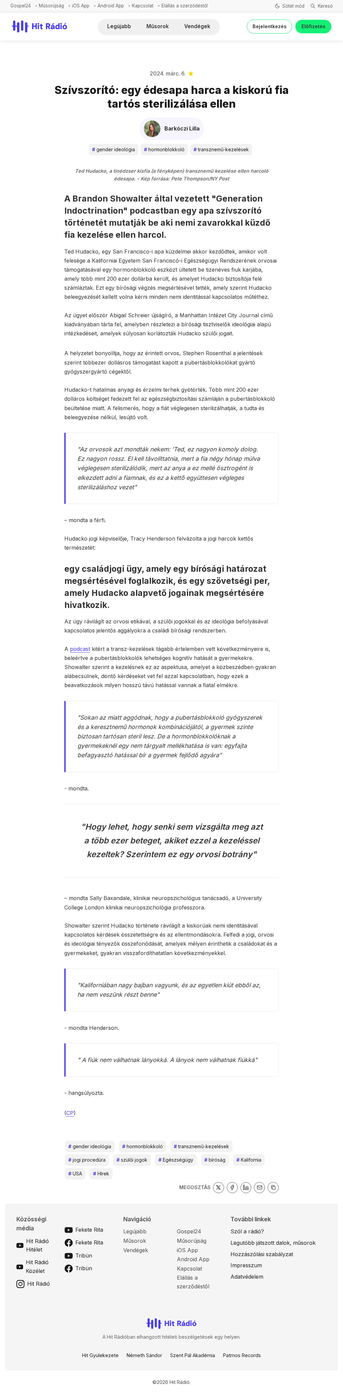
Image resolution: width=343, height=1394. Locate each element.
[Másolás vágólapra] (273, 1187)
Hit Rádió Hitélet (37, 1245)
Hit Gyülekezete (100, 1355)
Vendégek (197, 26)
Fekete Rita (89, 1229)
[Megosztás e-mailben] (259, 1187)
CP (70, 1113)
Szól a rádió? (247, 1231)
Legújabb (119, 26)
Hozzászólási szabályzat (261, 1254)
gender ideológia (113, 149)
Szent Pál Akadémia (192, 1355)
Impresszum (246, 1265)
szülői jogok (132, 1160)
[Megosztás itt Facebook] (232, 1187)
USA (75, 1173)
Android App (110, 5)
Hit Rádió (38, 1283)
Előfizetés (313, 26)
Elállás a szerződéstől (184, 5)
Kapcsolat (142, 5)
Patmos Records (242, 1355)
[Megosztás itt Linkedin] (246, 1187)
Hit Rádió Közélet (37, 1266)
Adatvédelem (246, 1276)
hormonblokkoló (164, 149)
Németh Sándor (144, 1355)
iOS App (80, 5)
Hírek (101, 1173)
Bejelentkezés (269, 26)
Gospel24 (20, 5)
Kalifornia (248, 1160)
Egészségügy (175, 1160)
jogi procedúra (87, 1160)
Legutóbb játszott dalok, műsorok (273, 1242)
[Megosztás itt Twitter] (218, 1187)
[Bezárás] (264, 48)
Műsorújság (51, 5)
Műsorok (157, 26)
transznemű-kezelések (221, 149)
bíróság (214, 1160)
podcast (80, 649)
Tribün (83, 1255)
